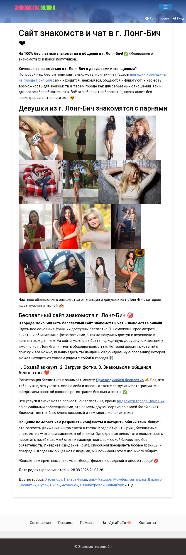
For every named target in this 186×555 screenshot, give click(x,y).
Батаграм (138, 479)
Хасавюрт (53, 479)
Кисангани (28, 485)
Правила (65, 523)
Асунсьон (70, 485)
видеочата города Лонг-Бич (140, 401)
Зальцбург (115, 485)
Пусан (43, 485)
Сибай (55, 485)
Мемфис (120, 479)
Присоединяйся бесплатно (120, 380)
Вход (180, 18)
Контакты (147, 523)
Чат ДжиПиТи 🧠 (116, 523)
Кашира (105, 479)
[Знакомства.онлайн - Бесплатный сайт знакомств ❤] (35, 7)
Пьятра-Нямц (75, 479)
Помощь (87, 523)
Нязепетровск (92, 485)
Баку (93, 479)
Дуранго (154, 479)
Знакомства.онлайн (95, 547)
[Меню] (165, 7)
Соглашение (40, 523)
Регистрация (159, 18)
